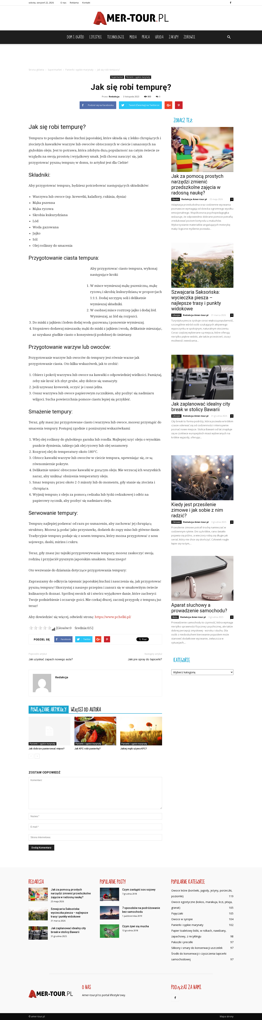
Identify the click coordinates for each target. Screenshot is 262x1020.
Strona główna (36, 69)
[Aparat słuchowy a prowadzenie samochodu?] (202, 578)
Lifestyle (95, 37)
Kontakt (86, 2)
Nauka (175, 199)
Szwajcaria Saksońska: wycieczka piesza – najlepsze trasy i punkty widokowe (196, 300)
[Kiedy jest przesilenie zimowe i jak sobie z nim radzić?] (202, 477)
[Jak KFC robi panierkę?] (95, 731)
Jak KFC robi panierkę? (87, 748)
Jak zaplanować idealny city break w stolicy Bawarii (200, 406)
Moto (175, 617)
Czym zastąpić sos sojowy (138, 889)
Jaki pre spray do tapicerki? (145, 659)
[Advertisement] (131, 57)
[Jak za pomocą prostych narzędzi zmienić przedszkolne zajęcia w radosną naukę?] (202, 149)
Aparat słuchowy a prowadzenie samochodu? (199, 607)
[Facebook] (230, 2)
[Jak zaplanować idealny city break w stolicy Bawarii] (202, 377)
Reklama (74, 2)
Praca (146, 37)
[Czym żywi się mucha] (109, 931)
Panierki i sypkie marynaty (138, 77)
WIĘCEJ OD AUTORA (86, 709)
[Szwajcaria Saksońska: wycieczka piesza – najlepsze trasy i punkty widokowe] (202, 265)
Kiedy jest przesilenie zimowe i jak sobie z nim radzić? (197, 510)
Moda (133, 37)
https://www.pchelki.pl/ (113, 617)
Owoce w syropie (182, 919)
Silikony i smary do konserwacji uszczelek (196, 948)
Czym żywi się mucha (135, 926)
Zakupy (173, 37)
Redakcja (114, 96)
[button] (228, 37)
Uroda (159, 37)
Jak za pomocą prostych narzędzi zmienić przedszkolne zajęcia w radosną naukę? (197, 184)
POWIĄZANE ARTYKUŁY (48, 709)
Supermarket (117, 77)
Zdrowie (189, 37)
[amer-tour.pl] (131, 18)
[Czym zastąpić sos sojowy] (109, 894)
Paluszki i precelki (182, 942)
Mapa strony (226, 1016)
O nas (63, 2)
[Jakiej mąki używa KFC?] (141, 731)
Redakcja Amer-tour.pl (194, 199)
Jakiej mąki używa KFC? (133, 748)
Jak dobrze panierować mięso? (46, 748)
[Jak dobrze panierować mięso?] (49, 731)
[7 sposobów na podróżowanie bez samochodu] (109, 912)
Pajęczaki (177, 913)
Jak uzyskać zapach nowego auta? (51, 659)
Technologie (115, 37)
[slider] (40, 628)
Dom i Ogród (75, 37)
